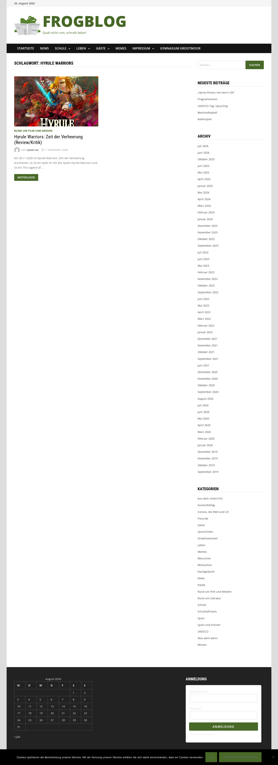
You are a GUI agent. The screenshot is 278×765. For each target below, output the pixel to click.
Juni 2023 (203, 259)
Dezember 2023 (207, 226)
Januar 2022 (205, 332)
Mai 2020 (203, 418)
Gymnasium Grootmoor (180, 48)
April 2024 (204, 199)
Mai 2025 (203, 172)
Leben (81, 48)
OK (211, 757)
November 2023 (208, 232)
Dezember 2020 (207, 372)
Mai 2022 (203, 305)
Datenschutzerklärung (240, 757)
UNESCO (203, 631)
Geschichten (205, 531)
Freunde (203, 518)
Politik (201, 585)
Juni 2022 (203, 299)
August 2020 (205, 398)
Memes (121, 48)
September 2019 (208, 472)
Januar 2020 (205, 445)
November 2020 (208, 378)
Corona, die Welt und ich (213, 512)
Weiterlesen (27, 177)
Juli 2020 (203, 405)
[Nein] (273, 757)
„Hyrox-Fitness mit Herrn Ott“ (216, 92)
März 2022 (204, 319)
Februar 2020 (206, 438)
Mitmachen (205, 565)
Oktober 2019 (206, 465)
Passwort (195, 708)
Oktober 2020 (206, 385)
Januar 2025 (205, 186)
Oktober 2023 (206, 239)
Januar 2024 (205, 219)
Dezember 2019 (207, 452)
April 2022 (204, 312)
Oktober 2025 (206, 159)
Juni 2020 (203, 412)
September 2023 (208, 245)
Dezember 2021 (207, 339)
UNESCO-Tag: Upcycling (213, 106)
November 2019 (208, 458)
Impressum (141, 48)
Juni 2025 (203, 166)
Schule (60, 48)
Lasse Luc (33, 150)
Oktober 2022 (206, 285)
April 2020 (204, 425)
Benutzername (198, 691)
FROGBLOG (85, 21)
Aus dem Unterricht (210, 498)
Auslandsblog (206, 505)
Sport (201, 618)
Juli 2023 (203, 252)
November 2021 (208, 345)
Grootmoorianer (208, 538)
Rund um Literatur (209, 598)
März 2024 (204, 206)
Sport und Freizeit (209, 625)
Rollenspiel (205, 119)
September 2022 (208, 292)
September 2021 (208, 359)
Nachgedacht (206, 571)
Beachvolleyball (207, 112)
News (44, 48)
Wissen (202, 645)
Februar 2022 (206, 325)
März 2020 (204, 432)
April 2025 (204, 179)
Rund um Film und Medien (33, 130)
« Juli (17, 737)
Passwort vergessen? (203, 734)
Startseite (25, 48)
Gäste (101, 48)
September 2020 (208, 392)
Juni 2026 (203, 152)
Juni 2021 (203, 365)
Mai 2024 (203, 192)
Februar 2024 (206, 212)
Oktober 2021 (206, 352)
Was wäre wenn (208, 638)
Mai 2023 (203, 265)
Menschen (204, 558)
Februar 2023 (206, 272)
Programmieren (207, 99)
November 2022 (208, 279)
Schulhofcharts (207, 611)
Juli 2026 (203, 146)
